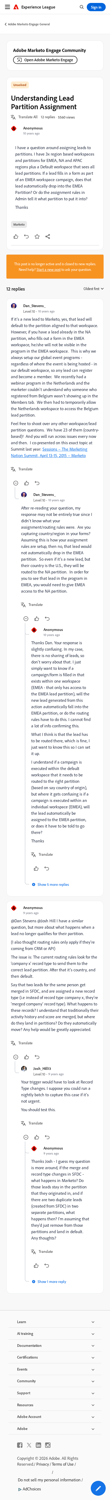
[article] (55, 395)
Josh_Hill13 (42, 1068)
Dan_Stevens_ (34, 305)
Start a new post (49, 269)
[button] (28, 117)
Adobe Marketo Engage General (29, 24)
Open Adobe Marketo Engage (48, 59)
